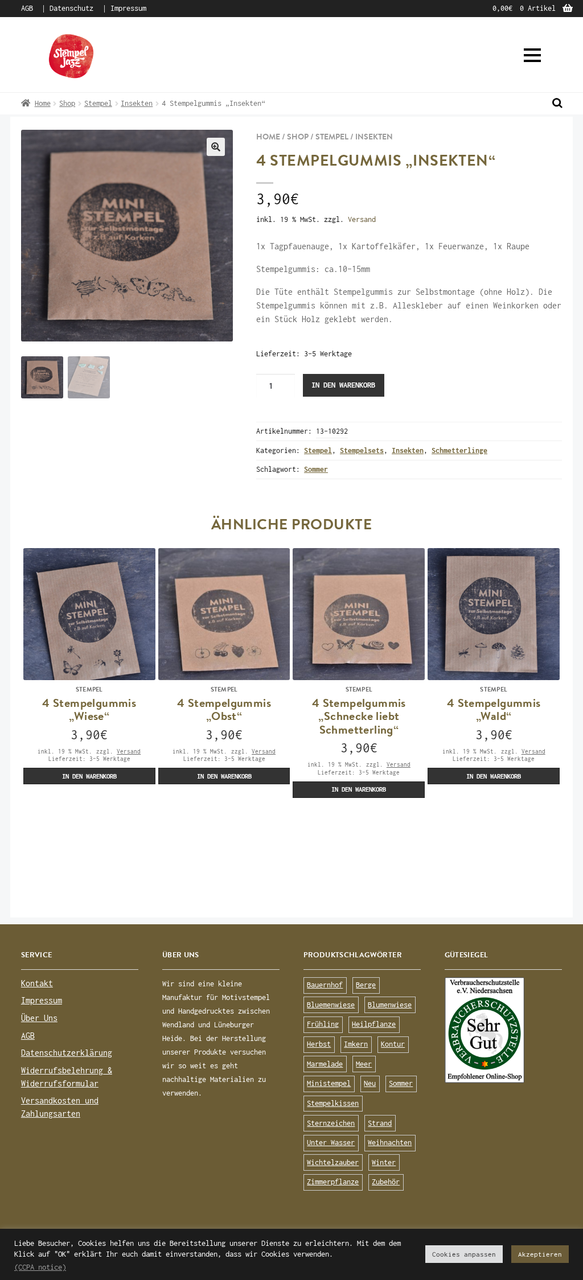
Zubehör (386, 1182)
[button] (532, 55)
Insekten (137, 103)
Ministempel (329, 1083)
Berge (366, 985)
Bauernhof (325, 985)
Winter (384, 1162)
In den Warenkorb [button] (89, 776)
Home (43, 103)
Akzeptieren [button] (540, 1254)
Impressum (128, 8)
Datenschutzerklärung (66, 1052)
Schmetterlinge (459, 450)
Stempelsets (362, 450)
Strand (380, 1123)
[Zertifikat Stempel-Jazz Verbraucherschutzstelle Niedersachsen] (504, 1030)
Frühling (323, 1024)
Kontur (393, 1044)
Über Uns (39, 1018)
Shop (67, 103)
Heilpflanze (374, 1024)
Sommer (316, 469)
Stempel (98, 103)
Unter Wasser (331, 1142)
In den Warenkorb (343, 385)
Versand (362, 219)
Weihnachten (390, 1142)
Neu (370, 1083)
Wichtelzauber (333, 1162)
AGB (27, 8)
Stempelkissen (333, 1103)
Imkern (356, 1044)
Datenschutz (71, 8)
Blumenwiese (390, 1005)
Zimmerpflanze (333, 1182)
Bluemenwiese (331, 1005)
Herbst (319, 1044)
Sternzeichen (331, 1123)
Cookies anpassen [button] (464, 1254)
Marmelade (325, 1064)
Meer (364, 1064)
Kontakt (37, 983)
